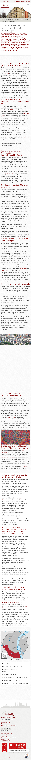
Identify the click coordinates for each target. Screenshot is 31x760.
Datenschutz (17, 757)
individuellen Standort (7, 458)
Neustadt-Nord (10, 417)
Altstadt (12, 110)
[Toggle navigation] (28, 5)
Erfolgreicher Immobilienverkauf (8, 737)
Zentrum (6, 73)
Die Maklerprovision (5, 739)
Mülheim (26, 137)
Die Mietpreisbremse (5, 740)
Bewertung (25, 466)
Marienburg (23, 268)
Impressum (10, 757)
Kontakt (5, 757)
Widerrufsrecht (24, 757)
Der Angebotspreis (5, 736)
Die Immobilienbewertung (7, 735)
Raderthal (4, 270)
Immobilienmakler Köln (6, 733)
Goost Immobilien (10, 173)
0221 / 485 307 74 (7, 1)
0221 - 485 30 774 (6, 722)
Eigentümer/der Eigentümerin (11, 602)
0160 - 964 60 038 (6, 724)
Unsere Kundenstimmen (6, 742)
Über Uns (3, 732)
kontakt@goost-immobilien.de (23, 1)
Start (2, 19)
